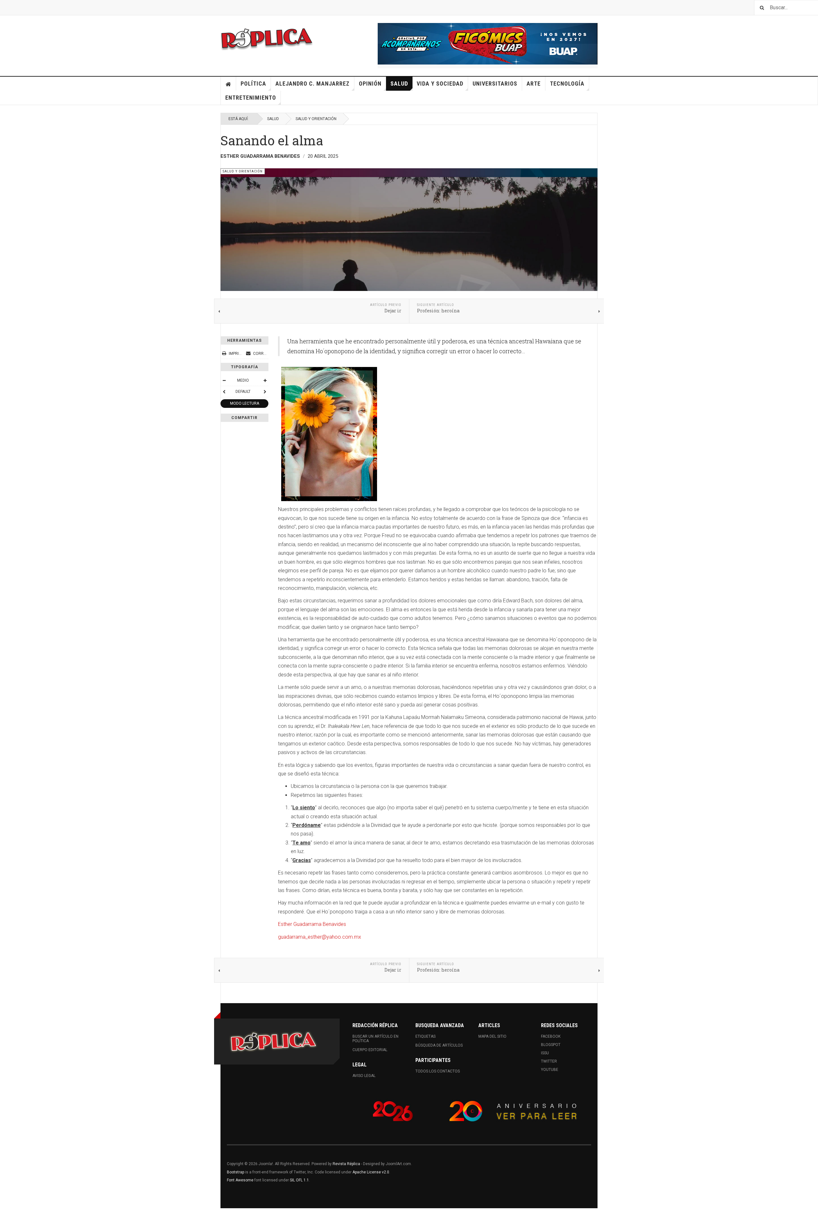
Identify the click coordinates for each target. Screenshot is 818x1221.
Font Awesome (240, 1180)
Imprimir (237, 353)
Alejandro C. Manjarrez (312, 83)
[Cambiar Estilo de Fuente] (224, 391)
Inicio (228, 84)
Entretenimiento (250, 97)
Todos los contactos (437, 1071)
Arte (534, 83)
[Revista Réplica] (266, 38)
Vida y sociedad (440, 83)
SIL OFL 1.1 (299, 1180)
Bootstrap (235, 1172)
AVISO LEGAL (363, 1075)
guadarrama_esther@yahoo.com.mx (319, 937)
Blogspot (550, 1044)
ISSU (545, 1053)
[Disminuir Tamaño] (224, 380)
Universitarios (495, 83)
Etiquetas (425, 1036)
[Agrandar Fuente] (264, 380)
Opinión (370, 83)
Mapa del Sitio (492, 1036)
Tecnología (567, 83)
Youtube (549, 1069)
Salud (399, 83)
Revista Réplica (346, 1164)
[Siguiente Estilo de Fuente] (264, 391)
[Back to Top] (6, 1214)
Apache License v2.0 (370, 1172)
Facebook (550, 1036)
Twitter (549, 1061)
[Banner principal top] (488, 44)
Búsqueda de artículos (439, 1045)
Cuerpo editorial (369, 1050)
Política (253, 83)
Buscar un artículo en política (375, 1038)
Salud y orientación (316, 119)
